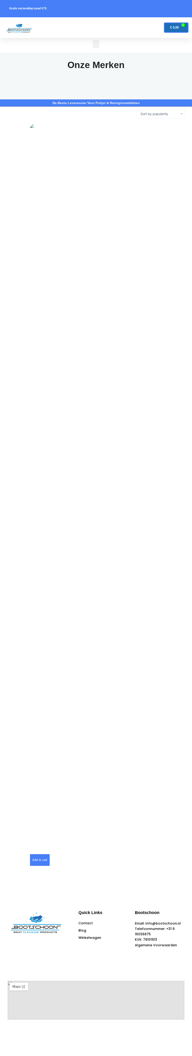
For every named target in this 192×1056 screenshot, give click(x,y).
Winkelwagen (89, 937)
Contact (85, 923)
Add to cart (39, 860)
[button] (93, 27)
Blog (82, 930)
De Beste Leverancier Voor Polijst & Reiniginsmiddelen (96, 103)
